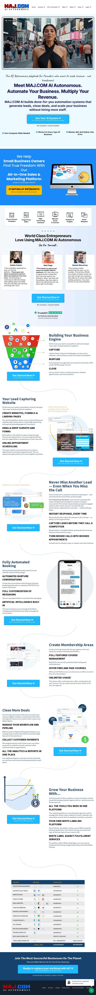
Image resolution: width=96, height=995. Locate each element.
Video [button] (64, 7)
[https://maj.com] (16, 7)
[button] (44, 7)
